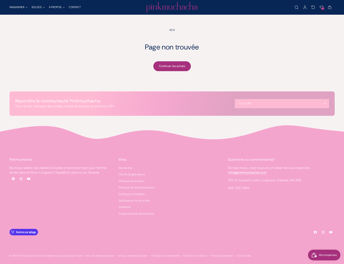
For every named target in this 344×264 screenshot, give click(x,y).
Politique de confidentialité (165, 255)
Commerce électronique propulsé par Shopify (59, 255)
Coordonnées (244, 255)
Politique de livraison (132, 181)
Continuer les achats (172, 66)
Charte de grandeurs (132, 174)
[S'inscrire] (324, 103)
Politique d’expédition (222, 255)
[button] (18, 7)
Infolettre (125, 207)
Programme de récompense (136, 214)
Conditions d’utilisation (195, 255)
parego (110, 255)
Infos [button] (122, 159)
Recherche (125, 168)
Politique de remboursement (136, 187)
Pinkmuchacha (26, 255)
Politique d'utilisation (132, 194)
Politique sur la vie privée (134, 201)
